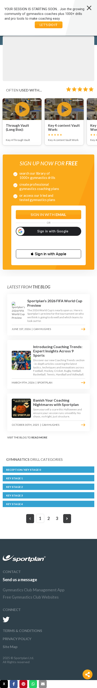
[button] (48, 253)
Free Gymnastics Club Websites (31, 596)
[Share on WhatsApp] (33, 684)
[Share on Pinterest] (23, 684)
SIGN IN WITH (48, 214)
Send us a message (20, 579)
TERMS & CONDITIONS (22, 630)
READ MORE (39, 437)
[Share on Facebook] (14, 684)
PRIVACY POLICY (17, 639)
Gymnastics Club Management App (34, 589)
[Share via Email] (43, 684)
